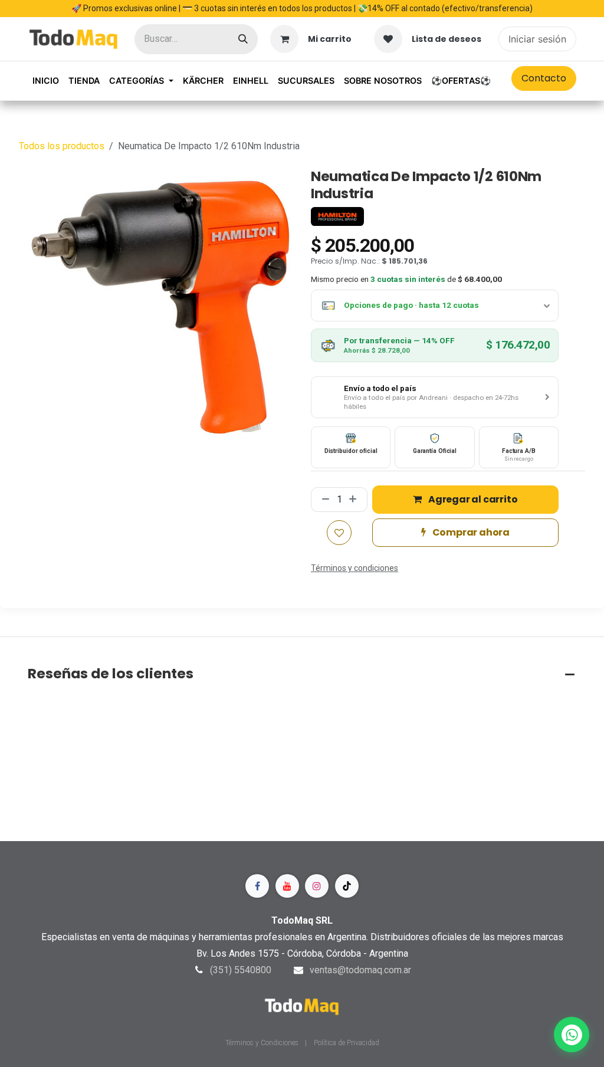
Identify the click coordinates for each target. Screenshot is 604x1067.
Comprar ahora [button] (470, 532)
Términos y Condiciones (262, 1043)
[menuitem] (46, 81)
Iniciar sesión (537, 39)
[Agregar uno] (355, 499)
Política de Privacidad (346, 1043)
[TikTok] (347, 886)
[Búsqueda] (243, 39)
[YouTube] (287, 886)
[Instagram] (317, 886)
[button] (435, 397)
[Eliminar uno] (323, 499)
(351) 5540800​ (240, 970)
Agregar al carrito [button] (471, 499)
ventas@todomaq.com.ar (360, 970)
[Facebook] (257, 886)
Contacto (543, 78)
